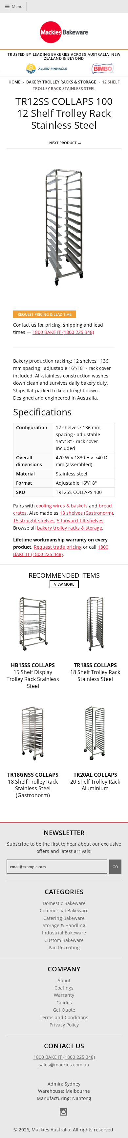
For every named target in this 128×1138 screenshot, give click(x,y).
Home (14, 82)
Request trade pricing (58, 547)
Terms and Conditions (64, 1017)
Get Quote (64, 1010)
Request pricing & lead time (45, 314)
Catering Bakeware (64, 918)
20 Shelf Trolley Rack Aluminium (95, 781)
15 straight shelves (33, 520)
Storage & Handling (64, 925)
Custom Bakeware (64, 940)
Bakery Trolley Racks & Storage (61, 82)
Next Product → (65, 142)
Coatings (64, 988)
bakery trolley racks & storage (69, 528)
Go (115, 866)
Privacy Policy (64, 1025)
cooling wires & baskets (62, 506)
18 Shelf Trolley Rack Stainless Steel (95, 672)
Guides (64, 1002)
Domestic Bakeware (64, 903)
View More (64, 584)
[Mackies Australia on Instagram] (64, 1112)
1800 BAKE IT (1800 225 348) (63, 332)
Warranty (64, 995)
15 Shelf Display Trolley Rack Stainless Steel (33, 675)
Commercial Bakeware (64, 910)
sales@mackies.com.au (64, 1064)
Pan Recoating (64, 947)
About (64, 980)
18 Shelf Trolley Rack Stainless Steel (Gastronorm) (32, 785)
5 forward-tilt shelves (80, 520)
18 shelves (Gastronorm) (86, 513)
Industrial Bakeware (64, 932)
